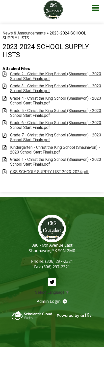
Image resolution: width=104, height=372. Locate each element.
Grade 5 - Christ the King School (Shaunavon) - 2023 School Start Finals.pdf (55, 113)
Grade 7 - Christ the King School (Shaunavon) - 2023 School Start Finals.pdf (55, 137)
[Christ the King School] (53, 9)
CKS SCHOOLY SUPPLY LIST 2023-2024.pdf (49, 171)
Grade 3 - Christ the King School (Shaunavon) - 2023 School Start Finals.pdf (55, 88)
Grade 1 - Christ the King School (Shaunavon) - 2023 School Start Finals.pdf (55, 162)
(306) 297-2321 (59, 261)
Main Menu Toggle (95, 8)
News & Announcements (24, 33)
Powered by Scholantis (32, 315)
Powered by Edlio (74, 315)
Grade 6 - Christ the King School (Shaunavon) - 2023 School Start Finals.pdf (55, 125)
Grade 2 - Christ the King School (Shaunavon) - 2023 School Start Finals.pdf (55, 76)
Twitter (52, 282)
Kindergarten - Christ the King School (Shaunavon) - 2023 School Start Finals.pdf (55, 150)
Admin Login (49, 301)
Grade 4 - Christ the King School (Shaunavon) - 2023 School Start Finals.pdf (55, 100)
